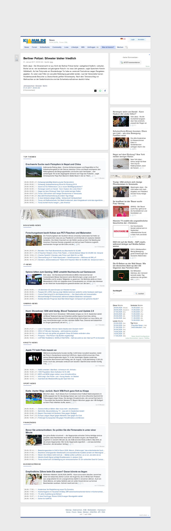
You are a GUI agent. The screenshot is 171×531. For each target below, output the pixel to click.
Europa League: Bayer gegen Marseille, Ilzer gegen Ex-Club (60, 415)
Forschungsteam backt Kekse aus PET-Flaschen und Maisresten (58, 232)
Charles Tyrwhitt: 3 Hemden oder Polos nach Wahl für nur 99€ (60, 255)
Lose (66, 47)
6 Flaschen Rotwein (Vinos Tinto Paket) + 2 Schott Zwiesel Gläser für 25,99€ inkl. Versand (70, 253)
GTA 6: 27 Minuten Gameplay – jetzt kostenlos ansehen (58, 331)
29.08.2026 (118, 307)
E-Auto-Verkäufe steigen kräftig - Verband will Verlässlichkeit (59, 198)
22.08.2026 (118, 325)
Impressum (102, 510)
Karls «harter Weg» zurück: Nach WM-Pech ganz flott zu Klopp (57, 390)
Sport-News (29, 383)
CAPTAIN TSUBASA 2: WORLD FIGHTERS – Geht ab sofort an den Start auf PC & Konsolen (71, 338)
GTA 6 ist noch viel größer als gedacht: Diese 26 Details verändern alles (64, 333)
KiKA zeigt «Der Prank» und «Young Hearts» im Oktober (58, 376)
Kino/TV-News (30, 342)
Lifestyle (74, 47)
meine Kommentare (131, 338)
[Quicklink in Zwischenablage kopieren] (17, 56)
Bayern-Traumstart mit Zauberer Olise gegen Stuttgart (57, 413)
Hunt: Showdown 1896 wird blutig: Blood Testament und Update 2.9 (60, 310)
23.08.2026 (118, 323)
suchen (141, 293)
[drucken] (17, 60)
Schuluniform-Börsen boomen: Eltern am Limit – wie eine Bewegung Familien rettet (130, 133)
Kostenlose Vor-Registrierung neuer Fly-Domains (56, 489)
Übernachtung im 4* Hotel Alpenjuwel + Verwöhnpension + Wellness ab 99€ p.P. (67, 257)
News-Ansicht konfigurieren (140, 336)
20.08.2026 (118, 329)
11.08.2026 (135, 318)
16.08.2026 (135, 307)
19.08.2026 (118, 331)
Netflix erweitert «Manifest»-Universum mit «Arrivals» (57, 369)
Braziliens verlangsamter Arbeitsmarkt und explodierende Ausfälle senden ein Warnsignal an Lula (73, 452)
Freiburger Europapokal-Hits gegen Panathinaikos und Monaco (61, 418)
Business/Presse (32, 464)
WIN (82, 47)
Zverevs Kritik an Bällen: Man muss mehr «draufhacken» (58, 408)
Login (133, 39)
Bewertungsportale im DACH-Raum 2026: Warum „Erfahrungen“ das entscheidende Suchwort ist (73, 450)
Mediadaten (92, 510)
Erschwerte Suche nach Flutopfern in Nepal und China (53, 164)
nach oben (143, 515)
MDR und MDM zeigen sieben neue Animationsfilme (57, 374)
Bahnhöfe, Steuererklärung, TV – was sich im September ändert (61, 411)
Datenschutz (77, 510)
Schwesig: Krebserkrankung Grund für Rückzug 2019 (57, 184)
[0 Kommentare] (29, 90)
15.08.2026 (135, 310)
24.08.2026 (118, 318)
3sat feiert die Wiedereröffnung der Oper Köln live (56, 378)
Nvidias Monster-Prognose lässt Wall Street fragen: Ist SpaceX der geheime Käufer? (68, 299)
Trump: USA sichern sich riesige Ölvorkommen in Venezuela (60, 193)
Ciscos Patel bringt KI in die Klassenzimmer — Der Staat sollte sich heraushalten (67, 294)
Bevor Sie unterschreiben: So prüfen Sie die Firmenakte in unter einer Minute (61, 431)
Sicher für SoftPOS (45, 498)
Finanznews (29, 422)
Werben (120, 47)
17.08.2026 (118, 336)
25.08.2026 (118, 316)
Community (57, 47)
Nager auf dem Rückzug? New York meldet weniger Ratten (59, 191)
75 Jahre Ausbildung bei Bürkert (49, 494)
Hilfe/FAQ (93, 512)
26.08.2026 (118, 314)
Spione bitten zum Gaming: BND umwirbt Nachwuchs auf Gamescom (60, 271)
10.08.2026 (135, 320)
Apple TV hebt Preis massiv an (41, 350)
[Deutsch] (122, 39)
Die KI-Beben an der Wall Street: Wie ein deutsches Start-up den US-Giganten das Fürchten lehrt (129, 265)
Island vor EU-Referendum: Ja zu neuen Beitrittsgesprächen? (60, 186)
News (26, 47)
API (99, 512)
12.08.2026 (135, 316)
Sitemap (69, 510)
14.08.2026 (135, 312)
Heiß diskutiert (136, 327)
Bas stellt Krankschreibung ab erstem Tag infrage (56, 195)
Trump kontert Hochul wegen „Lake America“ (54, 202)
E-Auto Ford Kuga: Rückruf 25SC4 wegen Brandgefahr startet (60, 496)
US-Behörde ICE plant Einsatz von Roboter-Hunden (57, 289)
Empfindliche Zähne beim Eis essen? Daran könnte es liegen (56, 471)
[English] (124, 39)
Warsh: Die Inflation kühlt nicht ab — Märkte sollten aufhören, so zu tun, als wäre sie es (69, 455)
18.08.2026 (118, 333)
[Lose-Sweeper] (126, 48)
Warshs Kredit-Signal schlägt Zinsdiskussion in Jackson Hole (60, 457)
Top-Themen (29, 157)
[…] (91, 176)
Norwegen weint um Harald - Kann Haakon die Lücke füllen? (60, 189)
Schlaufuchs (45, 47)
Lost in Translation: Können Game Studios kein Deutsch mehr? (60, 329)
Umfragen (93, 47)
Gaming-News (30, 303)
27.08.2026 (118, 312)
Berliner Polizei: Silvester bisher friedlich (49, 58)
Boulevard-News (32, 225)
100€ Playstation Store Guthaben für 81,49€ (54, 372)
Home (68, 512)
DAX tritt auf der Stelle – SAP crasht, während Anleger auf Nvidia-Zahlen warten (129, 244)
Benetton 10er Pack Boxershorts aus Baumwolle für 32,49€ (59, 250)
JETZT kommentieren (131, 62)
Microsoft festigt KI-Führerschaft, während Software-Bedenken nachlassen (65, 296)
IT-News (27, 264)
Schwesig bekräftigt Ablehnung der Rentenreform (56, 182)
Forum (34, 47)
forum (147, 66)
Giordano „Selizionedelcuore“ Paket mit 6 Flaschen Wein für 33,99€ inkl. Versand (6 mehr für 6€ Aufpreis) (76, 259)
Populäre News (137, 325)
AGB (84, 510)
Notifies (147, 338)
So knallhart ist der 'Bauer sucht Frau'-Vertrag (127, 202)
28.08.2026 (118, 310)
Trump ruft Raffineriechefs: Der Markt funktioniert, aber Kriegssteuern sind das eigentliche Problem (73, 200)
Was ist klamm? (108, 47)
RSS (103, 512)
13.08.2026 (135, 314)
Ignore (141, 338)
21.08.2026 (118, 327)
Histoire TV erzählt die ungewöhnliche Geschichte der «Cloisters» (130, 221)
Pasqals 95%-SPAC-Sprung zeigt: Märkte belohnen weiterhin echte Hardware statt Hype (70, 292)
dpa (51, 62)
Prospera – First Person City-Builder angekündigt (56, 335)
